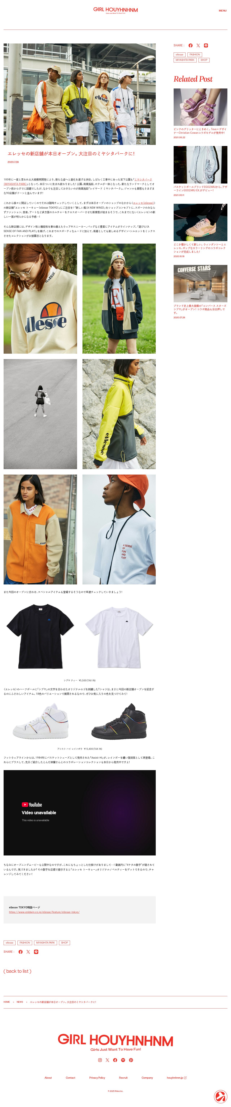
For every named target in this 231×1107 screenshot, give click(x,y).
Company (147, 1078)
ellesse (9, 943)
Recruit (123, 1078)
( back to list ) (17, 971)
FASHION (25, 943)
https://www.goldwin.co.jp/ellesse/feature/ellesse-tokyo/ (44, 912)
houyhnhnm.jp (175, 1078)
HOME (7, 1002)
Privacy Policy (97, 1078)
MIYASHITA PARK (45, 943)
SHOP (64, 943)
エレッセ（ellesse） (143, 203)
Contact (70, 1078)
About (48, 1078)
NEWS (20, 1002)
